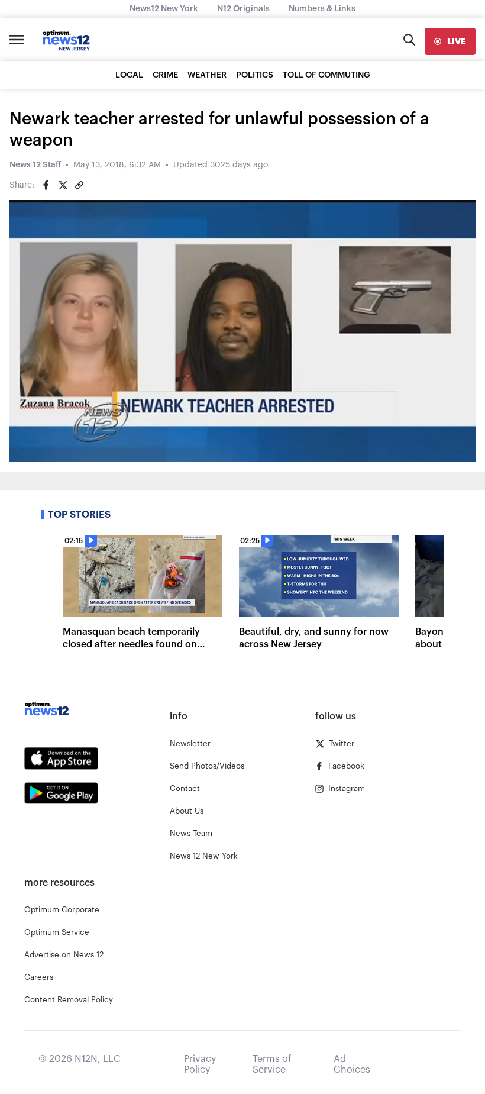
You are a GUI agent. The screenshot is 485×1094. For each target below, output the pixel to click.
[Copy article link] (79, 185)
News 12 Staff (35, 165)
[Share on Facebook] (46, 185)
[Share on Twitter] (62, 185)
